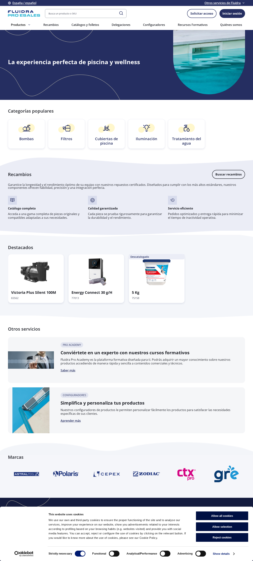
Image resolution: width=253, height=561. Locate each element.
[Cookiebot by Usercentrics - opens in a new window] (24, 554)
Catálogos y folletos (85, 25)
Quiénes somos (231, 25)
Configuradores (154, 25)
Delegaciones (121, 25)
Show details (221, 553)
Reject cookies (222, 537)
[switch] (114, 554)
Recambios (51, 25)
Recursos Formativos (193, 25)
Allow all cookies (222, 515)
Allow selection (222, 526)
